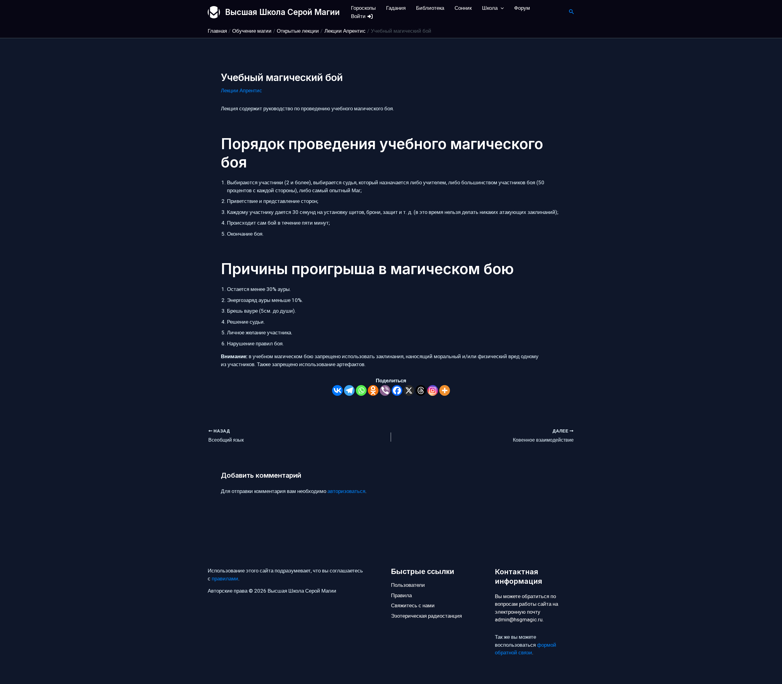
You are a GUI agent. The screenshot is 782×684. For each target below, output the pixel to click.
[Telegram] (349, 390)
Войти (359, 16)
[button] (501, 8)
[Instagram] (432, 390)
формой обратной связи (525, 649)
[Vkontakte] (337, 390)
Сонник (463, 8)
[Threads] (420, 390)
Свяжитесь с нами (413, 605)
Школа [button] (490, 8)
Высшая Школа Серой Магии (282, 12)
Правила (401, 595)
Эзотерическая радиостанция (426, 616)
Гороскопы (363, 8)
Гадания (396, 8)
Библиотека (430, 8)
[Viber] (385, 390)
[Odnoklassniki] (373, 390)
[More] (444, 390)
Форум (522, 8)
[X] (409, 390)
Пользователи (408, 585)
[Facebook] (397, 390)
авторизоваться (346, 491)
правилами (225, 579)
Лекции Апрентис (241, 90)
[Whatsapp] (361, 390)
